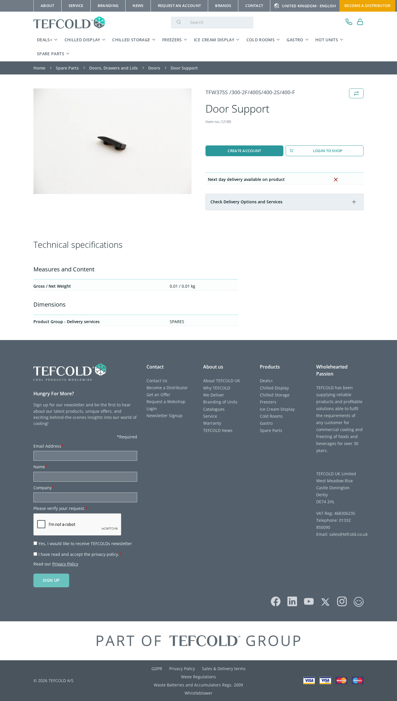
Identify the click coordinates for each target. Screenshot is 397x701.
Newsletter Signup (164, 415)
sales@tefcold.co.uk (348, 534)
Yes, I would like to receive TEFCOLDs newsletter (85, 543)
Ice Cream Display (214, 39)
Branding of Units (220, 402)
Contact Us (156, 380)
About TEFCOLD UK (221, 380)
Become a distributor (367, 5)
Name (40, 466)
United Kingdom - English (309, 5)
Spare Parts (50, 53)
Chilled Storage (131, 39)
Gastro (295, 39)
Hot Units (326, 39)
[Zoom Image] (112, 141)
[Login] (360, 22)
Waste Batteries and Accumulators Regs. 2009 (198, 685)
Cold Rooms (260, 39)
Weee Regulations (198, 676)
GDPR (156, 668)
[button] (354, 202)
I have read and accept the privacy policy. (79, 554)
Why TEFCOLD (216, 388)
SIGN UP (51, 580)
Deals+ (44, 39)
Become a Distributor (167, 387)
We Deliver (213, 395)
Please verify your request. (60, 508)
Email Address (48, 446)
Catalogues (214, 409)
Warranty (212, 423)
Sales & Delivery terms (224, 668)
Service (210, 416)
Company (43, 487)
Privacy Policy (65, 564)
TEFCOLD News (218, 430)
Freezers (172, 39)
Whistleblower (198, 693)
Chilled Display (82, 39)
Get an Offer (158, 394)
